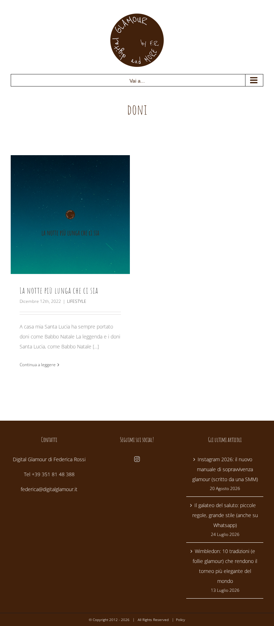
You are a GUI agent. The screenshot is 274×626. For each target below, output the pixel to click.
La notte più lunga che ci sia (59, 290)
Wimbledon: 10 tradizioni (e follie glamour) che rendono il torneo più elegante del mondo (225, 566)
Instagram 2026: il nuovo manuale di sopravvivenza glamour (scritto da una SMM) (225, 469)
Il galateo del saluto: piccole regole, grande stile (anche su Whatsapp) (225, 515)
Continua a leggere (38, 365)
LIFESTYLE (76, 301)
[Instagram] (137, 459)
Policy (180, 619)
